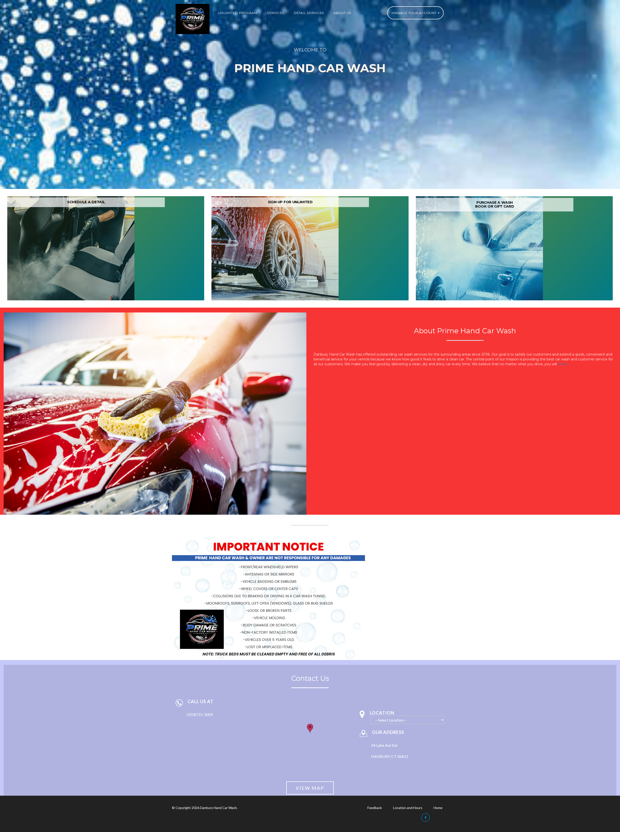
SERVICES (275, 13)
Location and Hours (407, 808)
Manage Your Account (414, 13)
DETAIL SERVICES (309, 13)
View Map (310, 788)
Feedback (374, 808)
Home (438, 808)
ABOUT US (342, 13)
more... (563, 364)
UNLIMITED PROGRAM (237, 13)
